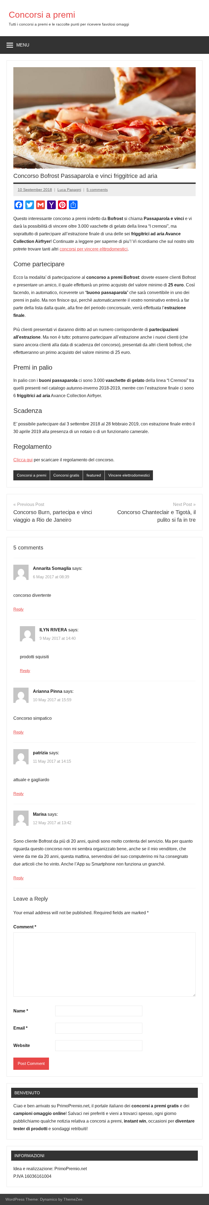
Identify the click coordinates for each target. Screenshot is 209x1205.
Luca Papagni (69, 189)
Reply (18, 609)
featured (94, 475)
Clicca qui (23, 460)
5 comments (97, 189)
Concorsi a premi (42, 15)
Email (20, 1028)
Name (20, 1011)
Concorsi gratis (66, 475)
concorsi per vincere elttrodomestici (94, 249)
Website (21, 1045)
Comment (24, 927)
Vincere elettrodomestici (129, 475)
